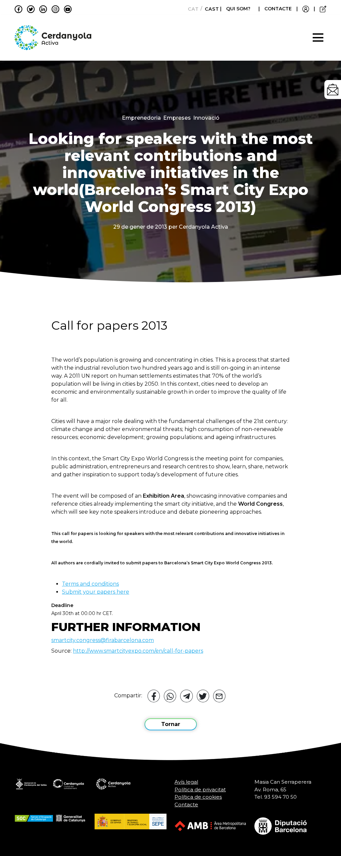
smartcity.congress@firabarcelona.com (102, 640)
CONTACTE (278, 9)
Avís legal (186, 782)
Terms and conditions (90, 584)
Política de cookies (198, 797)
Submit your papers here (95, 592)
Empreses (177, 118)
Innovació (206, 118)
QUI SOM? (238, 9)
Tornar (170, 724)
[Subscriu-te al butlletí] (332, 89)
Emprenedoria (141, 118)
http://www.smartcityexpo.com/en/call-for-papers (138, 651)
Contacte (186, 804)
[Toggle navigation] (318, 37)
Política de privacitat (200, 789)
